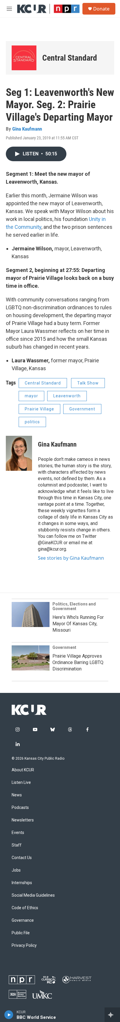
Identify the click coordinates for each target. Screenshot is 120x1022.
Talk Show (88, 383)
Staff (17, 845)
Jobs (16, 870)
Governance (23, 920)
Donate (101, 8)
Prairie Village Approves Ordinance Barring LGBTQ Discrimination (77, 662)
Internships (22, 883)
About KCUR (23, 770)
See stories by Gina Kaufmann (71, 558)
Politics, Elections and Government (74, 606)
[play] (9, 1015)
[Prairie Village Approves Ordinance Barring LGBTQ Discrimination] (31, 657)
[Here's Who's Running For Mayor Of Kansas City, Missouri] (31, 614)
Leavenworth (67, 396)
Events (18, 832)
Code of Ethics (25, 908)
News (17, 795)
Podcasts (20, 807)
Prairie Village (39, 409)
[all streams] (112, 1014)
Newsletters (23, 820)
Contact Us (22, 858)
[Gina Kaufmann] (19, 453)
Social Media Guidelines (33, 895)
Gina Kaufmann (27, 129)
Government (82, 409)
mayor (31, 396)
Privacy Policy (24, 945)
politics (32, 421)
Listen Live (21, 782)
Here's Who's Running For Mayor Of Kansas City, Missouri (78, 623)
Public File (21, 933)
